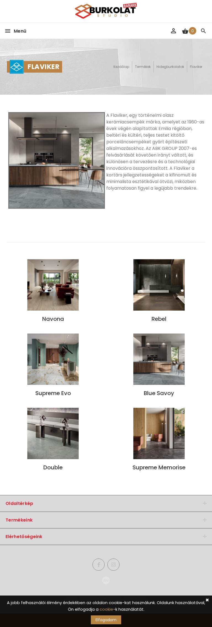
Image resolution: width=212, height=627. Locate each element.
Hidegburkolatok (170, 66)
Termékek (143, 66)
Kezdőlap (121, 66)
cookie (106, 609)
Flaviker (196, 66)
